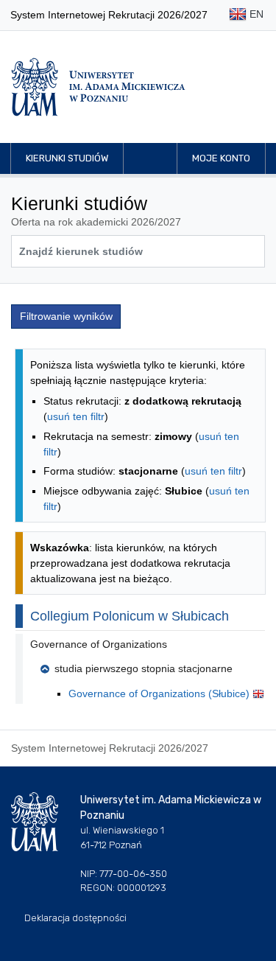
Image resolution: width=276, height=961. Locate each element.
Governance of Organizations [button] (98, 644)
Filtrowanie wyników (66, 316)
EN (255, 14)
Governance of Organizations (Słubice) (160, 693)
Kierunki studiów (67, 158)
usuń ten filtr (76, 416)
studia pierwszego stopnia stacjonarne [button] (143, 668)
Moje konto (221, 158)
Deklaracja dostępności (75, 917)
